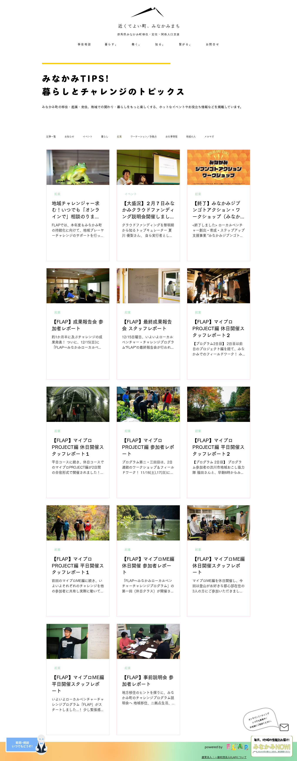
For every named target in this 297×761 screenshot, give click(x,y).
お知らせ (69, 136)
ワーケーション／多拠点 (143, 136)
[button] (111, 44)
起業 (119, 136)
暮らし (104, 136)
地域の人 (191, 136)
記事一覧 (51, 136)
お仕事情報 (171, 136)
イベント (87, 136)
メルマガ (209, 136)
